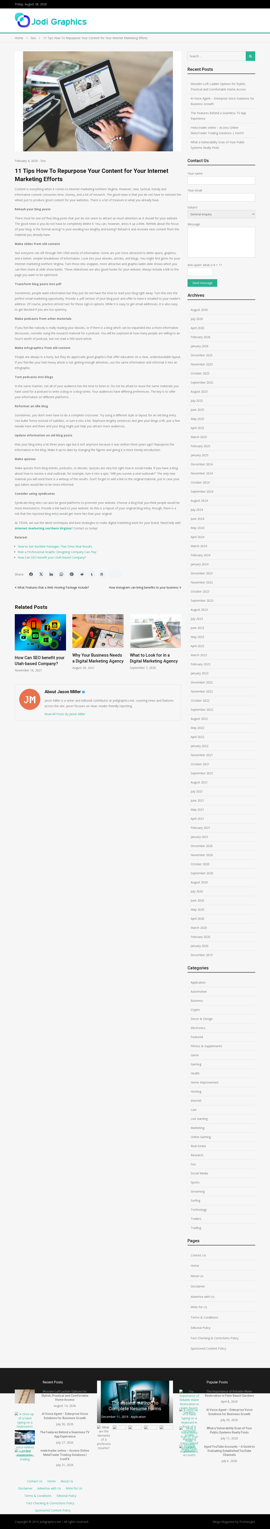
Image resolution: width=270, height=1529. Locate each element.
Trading (196, 1228)
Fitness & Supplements (206, 1046)
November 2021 (202, 755)
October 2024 (200, 482)
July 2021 (197, 791)
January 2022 (199, 746)
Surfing (195, 1200)
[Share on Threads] (102, 574)
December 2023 (202, 573)
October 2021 (200, 764)
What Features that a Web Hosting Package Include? (53, 587)
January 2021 (199, 837)
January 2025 (199, 455)
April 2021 (197, 819)
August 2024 (199, 501)
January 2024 (199, 564)
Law (193, 1110)
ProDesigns (247, 1522)
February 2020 (200, 937)
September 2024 (202, 491)
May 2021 (197, 810)
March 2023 (199, 655)
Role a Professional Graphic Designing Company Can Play (57, 552)
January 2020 (199, 946)
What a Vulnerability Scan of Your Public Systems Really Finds (218, 145)
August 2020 (199, 882)
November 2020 (202, 855)
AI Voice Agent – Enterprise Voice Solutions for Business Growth (222, 101)
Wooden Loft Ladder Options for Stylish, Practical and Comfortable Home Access (218, 86)
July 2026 (197, 319)
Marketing (197, 1128)
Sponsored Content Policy (208, 1348)
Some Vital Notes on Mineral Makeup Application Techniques (135, 1403)
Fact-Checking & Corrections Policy (215, 1338)
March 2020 (199, 928)
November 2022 (202, 691)
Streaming (198, 1191)
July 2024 (197, 510)
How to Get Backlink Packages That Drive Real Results (55, 546)
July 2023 (197, 619)
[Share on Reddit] (82, 574)
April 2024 (197, 537)
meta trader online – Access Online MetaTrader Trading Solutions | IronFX (217, 130)
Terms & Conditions (204, 1317)
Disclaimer (198, 1286)
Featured (197, 1037)
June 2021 (197, 800)
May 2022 (197, 728)
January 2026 (199, 346)
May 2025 (197, 419)
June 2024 (197, 519)
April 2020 (197, 919)
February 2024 (200, 555)
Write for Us (199, 1307)
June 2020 (197, 900)
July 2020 (197, 891)
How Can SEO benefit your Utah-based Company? (52, 557)
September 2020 (202, 873)
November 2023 (202, 582)
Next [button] (178, 647)
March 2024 (199, 546)
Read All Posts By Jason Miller (65, 714)
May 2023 (197, 637)
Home (195, 1266)
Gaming (196, 1064)
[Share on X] (41, 574)
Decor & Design (202, 1019)
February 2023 (200, 664)
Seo (43, 161)
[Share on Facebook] (31, 574)
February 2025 (200, 446)
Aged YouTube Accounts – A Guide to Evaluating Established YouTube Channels (229, 1451)
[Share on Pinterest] (72, 574)
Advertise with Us (202, 1297)
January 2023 (199, 673)
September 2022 (202, 710)
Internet (196, 1101)
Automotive (199, 991)
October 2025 (200, 373)
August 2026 (199, 310)
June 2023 (197, 628)
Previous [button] (17, 647)
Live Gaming (199, 1119)
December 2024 (202, 464)
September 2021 (202, 773)
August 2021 (199, 782)
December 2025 (202, 355)
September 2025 (202, 382)
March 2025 (199, 437)
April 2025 (197, 428)
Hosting (196, 1091)
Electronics (198, 1028)
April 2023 (197, 646)
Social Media (199, 1173)
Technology (199, 1210)
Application (198, 982)
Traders (196, 1219)
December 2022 (202, 682)
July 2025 (197, 401)
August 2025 (199, 391)
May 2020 (197, 909)
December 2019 (202, 955)
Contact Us (198, 1255)
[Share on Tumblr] (92, 574)
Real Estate (198, 1146)
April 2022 (197, 737)
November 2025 (202, 364)
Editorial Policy (201, 1328)
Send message (202, 283)
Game (195, 1055)
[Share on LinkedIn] (51, 574)
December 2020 (202, 846)
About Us (197, 1276)
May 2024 (197, 528)
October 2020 (200, 864)
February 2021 (200, 828)
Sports (195, 1182)
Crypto (195, 1010)
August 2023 (199, 610)
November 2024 (202, 473)
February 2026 (200, 337)
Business (197, 1001)
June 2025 (197, 410)
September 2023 (202, 600)
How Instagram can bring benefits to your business (143, 587)
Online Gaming (201, 1137)
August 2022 (199, 719)
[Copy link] (115, 574)
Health (195, 1073)
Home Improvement (205, 1082)
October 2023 (200, 591)
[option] (40, 642)
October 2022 (200, 700)
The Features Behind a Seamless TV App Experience (218, 115)
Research (197, 1155)
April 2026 (197, 328)
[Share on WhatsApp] (61, 574)
